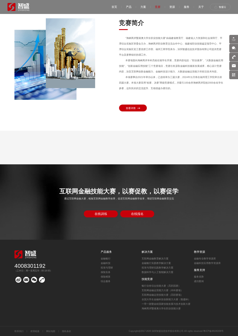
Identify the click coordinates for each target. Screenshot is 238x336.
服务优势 (199, 276)
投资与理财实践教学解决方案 (157, 267)
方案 (143, 6)
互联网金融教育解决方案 (155, 258)
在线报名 (137, 214)
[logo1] (18, 7)
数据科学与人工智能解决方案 (157, 272)
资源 (172, 6)
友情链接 (34, 331)
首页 (114, 6)
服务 (186, 6)
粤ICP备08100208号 (213, 331)
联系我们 (19, 331)
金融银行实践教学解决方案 (156, 263)
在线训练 (101, 214)
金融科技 (105, 263)
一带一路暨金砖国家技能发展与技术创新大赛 (166, 304)
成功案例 (199, 281)
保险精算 (105, 276)
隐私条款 (66, 331)
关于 (201, 6)
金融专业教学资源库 (205, 258)
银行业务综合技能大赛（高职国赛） (161, 285)
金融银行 (105, 258)
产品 (129, 6)
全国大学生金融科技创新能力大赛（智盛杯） (166, 299)
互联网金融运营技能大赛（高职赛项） (162, 294)
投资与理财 (107, 267)
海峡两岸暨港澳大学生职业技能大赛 (161, 308)
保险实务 (105, 272)
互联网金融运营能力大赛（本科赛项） (162, 290)
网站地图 (50, 331)
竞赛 (157, 6)
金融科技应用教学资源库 (207, 263)
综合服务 (105, 281)
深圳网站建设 (122, 331)
